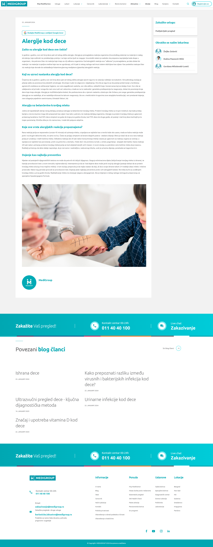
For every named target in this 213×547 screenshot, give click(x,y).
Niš (175, 495)
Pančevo (177, 511)
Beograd (177, 487)
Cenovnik (90, 4)
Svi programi (133, 511)
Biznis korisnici (120, 4)
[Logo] (14, 4)
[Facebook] (146, 531)
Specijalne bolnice (161, 491)
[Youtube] (153, 531)
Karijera (165, 4)
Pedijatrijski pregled (165, 31)
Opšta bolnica (160, 487)
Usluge (57, 4)
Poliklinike (159, 503)
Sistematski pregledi (136, 495)
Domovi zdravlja (161, 499)
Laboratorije (159, 507)
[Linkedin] (168, 531)
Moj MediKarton (135, 487)
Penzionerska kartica (136, 507)
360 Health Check (135, 499)
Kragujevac (178, 507)
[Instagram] (161, 531)
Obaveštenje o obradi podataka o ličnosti (110, 515)
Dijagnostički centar (162, 495)
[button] (177, 325)
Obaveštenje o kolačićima (104, 518)
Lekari (66, 4)
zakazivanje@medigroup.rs (49, 507)
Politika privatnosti (102, 511)
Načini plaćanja (100, 503)
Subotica (177, 499)
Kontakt (176, 4)
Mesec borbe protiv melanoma (140, 491)
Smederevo (178, 503)
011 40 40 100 (43, 493)
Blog (156, 4)
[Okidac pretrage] (188, 3)
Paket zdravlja (134, 503)
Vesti (97, 495)
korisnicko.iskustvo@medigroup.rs (53, 514)
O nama (98, 487)
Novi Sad (177, 491)
